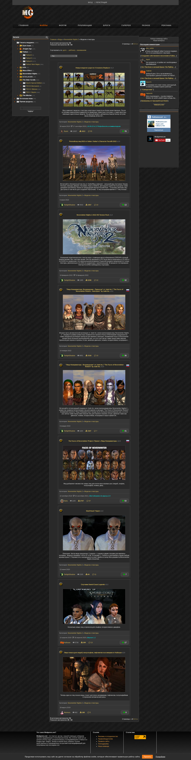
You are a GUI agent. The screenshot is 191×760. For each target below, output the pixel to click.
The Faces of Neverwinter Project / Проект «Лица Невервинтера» (94, 441)
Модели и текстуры (91, 122)
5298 (89, 280)
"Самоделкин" (147, 90)
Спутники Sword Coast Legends (94, 584)
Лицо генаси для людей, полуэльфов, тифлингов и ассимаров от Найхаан (94, 653)
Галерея (126, 25)
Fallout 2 (30, 55)
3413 (83, 131)
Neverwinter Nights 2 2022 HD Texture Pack (95, 215)
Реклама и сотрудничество (108, 736)
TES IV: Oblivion (33, 89)
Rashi (66, 131)
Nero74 (148, 82)
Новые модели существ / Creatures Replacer (95, 68)
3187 (89, 431)
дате (64, 50)
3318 (89, 355)
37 (89, 501)
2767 (82, 501)
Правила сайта (103, 741)
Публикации (85, 25)
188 (83, 712)
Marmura (67, 712)
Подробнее (160, 757)
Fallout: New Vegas (34, 64)
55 (91, 131)
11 (95, 574)
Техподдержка (103, 744)
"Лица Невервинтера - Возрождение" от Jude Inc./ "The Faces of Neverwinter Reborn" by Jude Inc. (94, 366)
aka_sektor (150, 48)
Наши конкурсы (159, 40)
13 (91, 642)
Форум (63, 25)
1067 (89, 205)
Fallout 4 (31, 61)
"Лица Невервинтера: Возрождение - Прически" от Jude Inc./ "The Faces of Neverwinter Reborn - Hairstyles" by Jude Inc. (94, 290)
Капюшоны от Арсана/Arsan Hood (154, 101)
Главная (23, 25)
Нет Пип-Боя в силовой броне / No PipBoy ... (158, 67)
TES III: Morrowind (33, 86)
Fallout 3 (31, 58)
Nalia (66, 501)
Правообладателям (105, 739)
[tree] (30, 72)
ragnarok (149, 93)
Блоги (106, 25)
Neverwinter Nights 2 (75, 122)
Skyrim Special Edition (35, 83)
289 (84, 642)
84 (88, 574)
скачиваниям (81, 50)
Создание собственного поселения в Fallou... (158, 56)
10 (97, 205)
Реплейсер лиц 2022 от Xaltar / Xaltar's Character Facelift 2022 (94, 141)
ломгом (148, 71)
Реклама (166, 25)
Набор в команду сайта (158, 39)
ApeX (148, 59)
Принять (147, 757)
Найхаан (67, 642)
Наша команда (103, 746)
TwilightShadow (69, 205)
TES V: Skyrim (33, 92)
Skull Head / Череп (94, 511)
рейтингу (72, 50)
